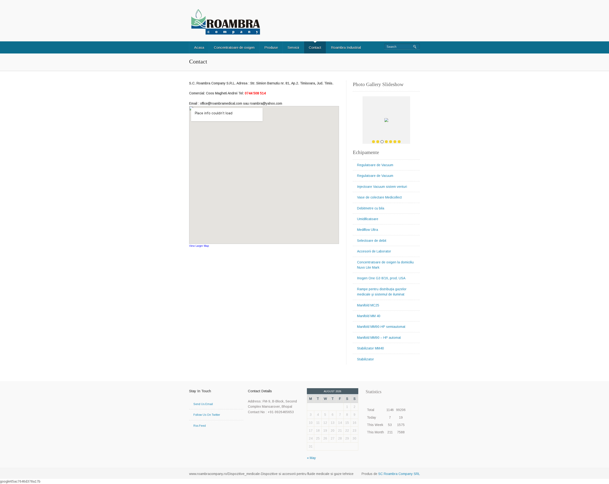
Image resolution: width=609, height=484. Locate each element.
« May (311, 458)
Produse (271, 47)
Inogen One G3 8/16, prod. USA (381, 278)
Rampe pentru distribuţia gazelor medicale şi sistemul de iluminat (382, 291)
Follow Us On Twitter (206, 414)
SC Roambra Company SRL (398, 474)
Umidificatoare (367, 219)
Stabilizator (365, 359)
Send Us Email (203, 404)
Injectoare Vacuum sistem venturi (382, 187)
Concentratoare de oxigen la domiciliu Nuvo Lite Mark (385, 264)
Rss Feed (199, 425)
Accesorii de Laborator (374, 251)
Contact (315, 47)
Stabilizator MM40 (370, 348)
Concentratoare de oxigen (234, 47)
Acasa (199, 47)
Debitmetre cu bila (370, 208)
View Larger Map (199, 245)
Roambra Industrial (346, 47)
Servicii (293, 47)
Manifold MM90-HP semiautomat (381, 327)
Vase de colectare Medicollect (379, 197)
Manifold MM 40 (368, 316)
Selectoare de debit (371, 240)
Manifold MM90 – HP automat (379, 337)
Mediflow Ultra (367, 230)
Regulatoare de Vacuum (375, 165)
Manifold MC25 (368, 305)
